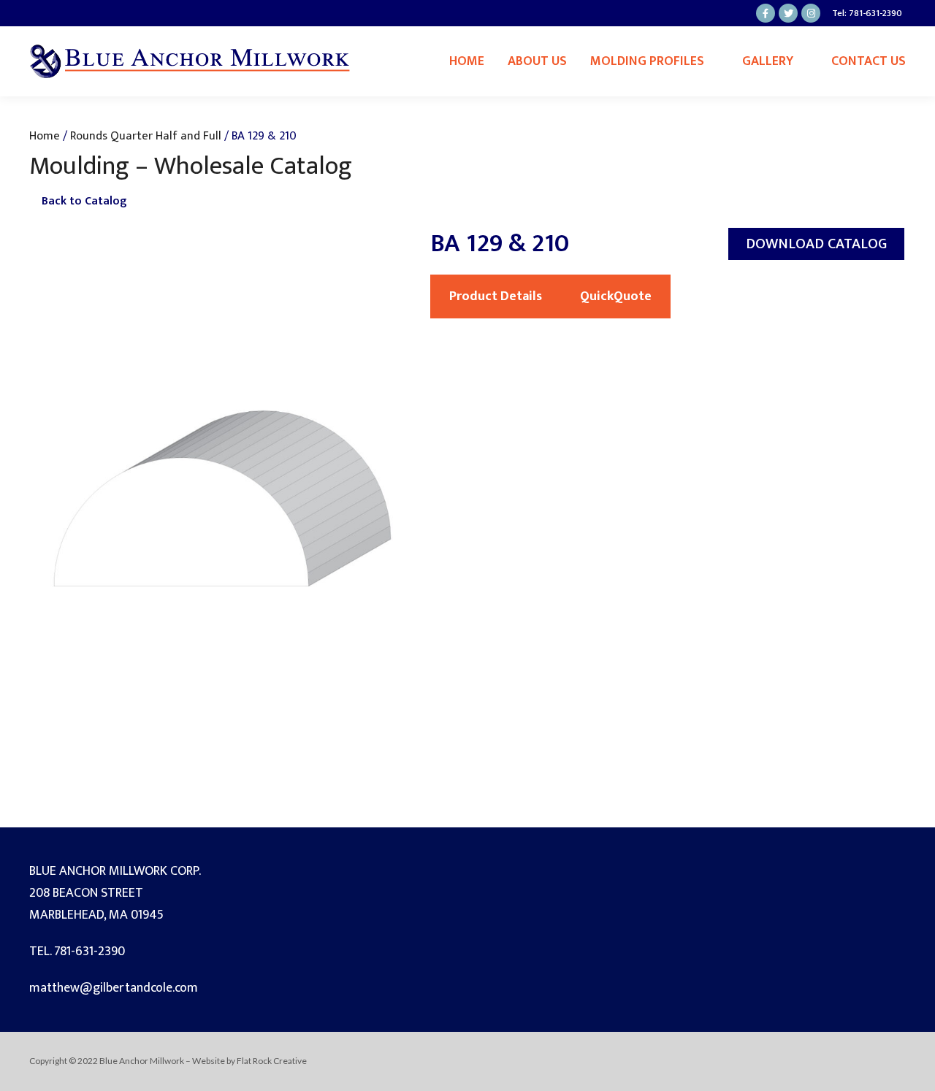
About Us (537, 61)
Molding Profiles (647, 61)
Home (466, 61)
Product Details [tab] (495, 296)
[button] (816, 244)
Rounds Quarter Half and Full (145, 136)
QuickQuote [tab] (616, 296)
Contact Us (868, 61)
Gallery (767, 61)
